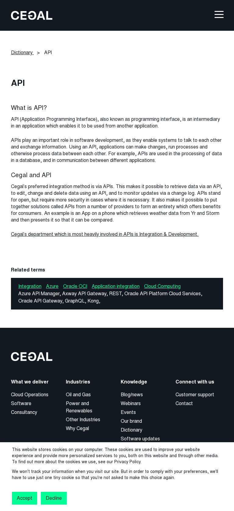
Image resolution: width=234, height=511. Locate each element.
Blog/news (132, 394)
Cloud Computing (162, 286)
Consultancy (24, 412)
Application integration (116, 286)
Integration (29, 286)
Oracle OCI (75, 286)
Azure (52, 286)
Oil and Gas (78, 394)
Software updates (140, 439)
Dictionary (131, 430)
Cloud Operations (29, 394)
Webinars (131, 403)
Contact (184, 403)
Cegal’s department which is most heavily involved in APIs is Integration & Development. (105, 234)
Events (128, 412)
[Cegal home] (31, 15)
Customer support (195, 394)
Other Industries (83, 419)
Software (21, 403)
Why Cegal (77, 428)
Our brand (131, 421)
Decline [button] (54, 498)
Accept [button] (24, 498)
